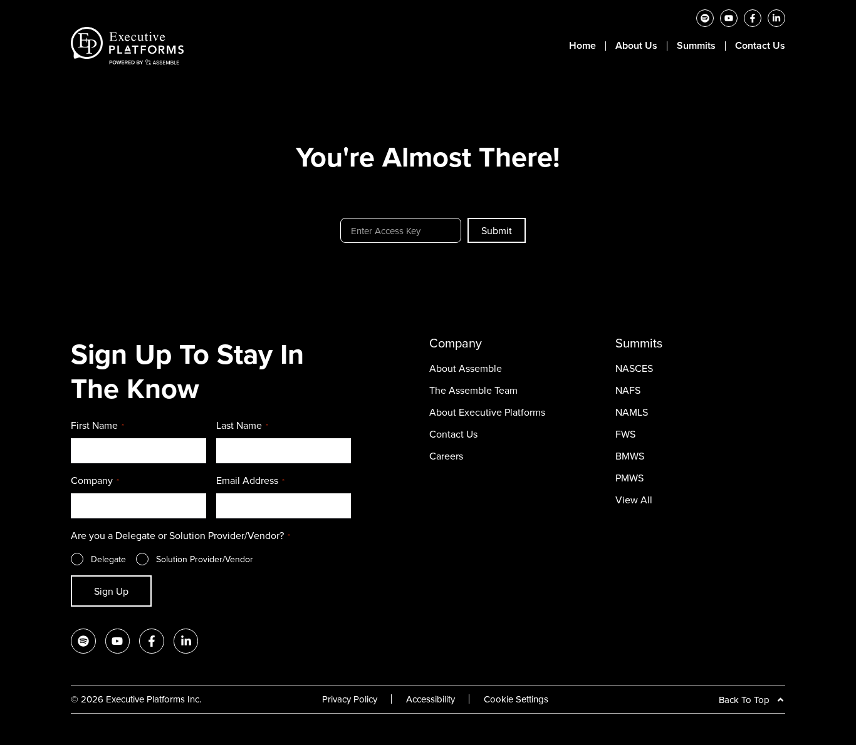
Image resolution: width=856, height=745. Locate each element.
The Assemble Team (473, 390)
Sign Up (111, 591)
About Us (636, 45)
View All (633, 499)
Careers (446, 456)
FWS (625, 434)
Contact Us (760, 45)
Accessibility (430, 699)
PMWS (629, 477)
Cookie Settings (516, 699)
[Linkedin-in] (776, 18)
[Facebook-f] (752, 18)
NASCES (634, 368)
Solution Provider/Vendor (204, 559)
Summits (696, 45)
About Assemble (465, 368)
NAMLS (631, 412)
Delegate (108, 559)
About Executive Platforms (487, 412)
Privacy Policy (349, 699)
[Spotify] (705, 18)
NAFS (627, 390)
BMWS (629, 456)
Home (582, 45)
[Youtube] (729, 18)
